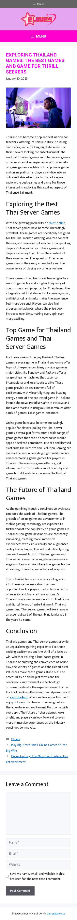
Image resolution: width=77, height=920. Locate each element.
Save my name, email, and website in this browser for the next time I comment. (37, 876)
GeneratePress (56, 913)
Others (15, 739)
